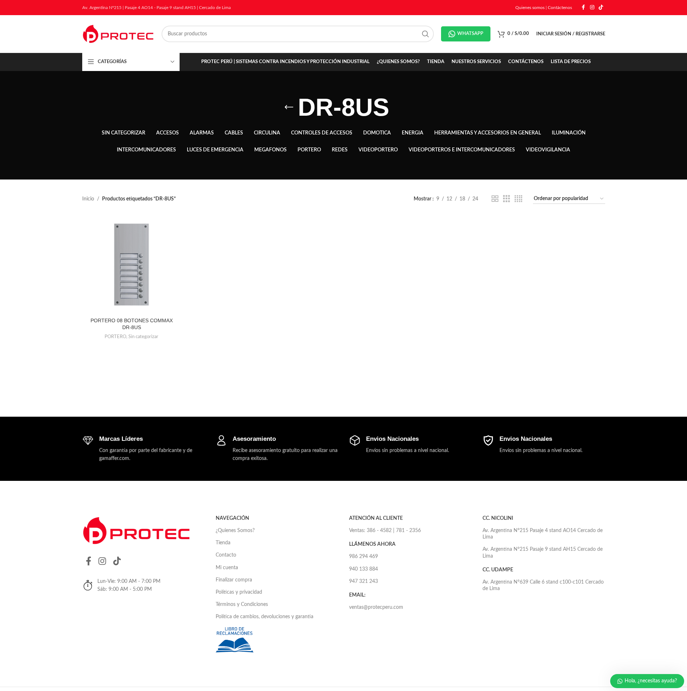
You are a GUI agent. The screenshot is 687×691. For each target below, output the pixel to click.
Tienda (223, 542)
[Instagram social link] (592, 8)
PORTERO (115, 336)
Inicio (88, 198)
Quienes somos (530, 7)
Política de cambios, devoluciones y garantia (264, 616)
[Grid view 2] (495, 199)
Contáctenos (560, 7)
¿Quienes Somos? (235, 530)
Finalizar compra (234, 580)
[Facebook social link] (583, 8)
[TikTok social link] (600, 8)
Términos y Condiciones (242, 604)
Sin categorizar (143, 336)
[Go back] (289, 107)
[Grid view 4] (518, 199)
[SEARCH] (425, 34)
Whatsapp (470, 33)
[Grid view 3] (506, 199)
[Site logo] (118, 33)
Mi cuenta (227, 567)
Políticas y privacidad (239, 592)
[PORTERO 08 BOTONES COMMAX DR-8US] (131, 264)
